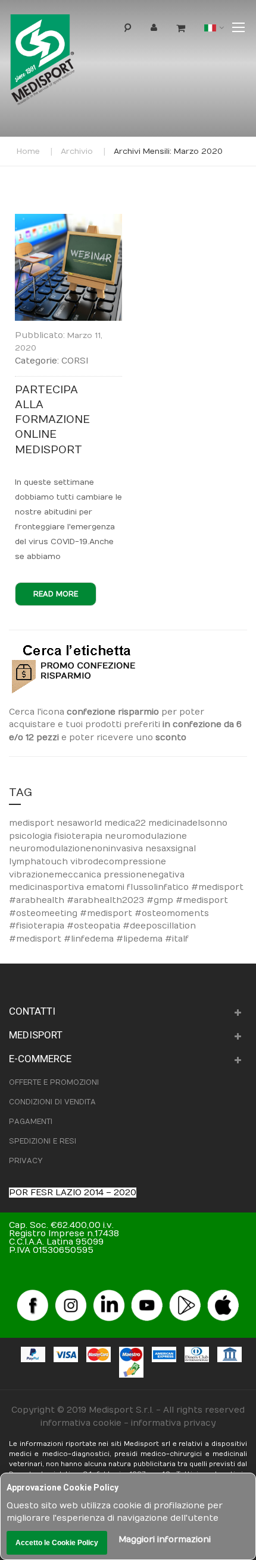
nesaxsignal (170, 849)
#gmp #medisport (187, 900)
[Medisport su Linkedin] (109, 1294)
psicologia (31, 836)
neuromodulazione (146, 836)
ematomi (106, 887)
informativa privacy (173, 1423)
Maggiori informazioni (164, 1539)
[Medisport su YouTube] (147, 1294)
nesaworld (80, 823)
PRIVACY (25, 1161)
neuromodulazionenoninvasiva (77, 849)
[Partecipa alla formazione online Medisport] (68, 220)
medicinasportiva (47, 887)
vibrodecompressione (118, 862)
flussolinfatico (159, 887)
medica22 (126, 823)
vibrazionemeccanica (56, 875)
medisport (33, 823)
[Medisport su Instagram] (71, 1294)
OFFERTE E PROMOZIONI (54, 1082)
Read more (55, 594)
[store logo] (62, 62)
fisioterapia (79, 836)
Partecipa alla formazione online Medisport (52, 420)
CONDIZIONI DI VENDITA (52, 1102)
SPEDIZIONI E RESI (42, 1141)
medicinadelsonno (187, 823)
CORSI (74, 361)
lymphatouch (39, 862)
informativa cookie (80, 1423)
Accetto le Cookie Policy (56, 1543)
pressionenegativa (144, 875)
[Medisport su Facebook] (33, 1294)
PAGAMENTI (30, 1121)
